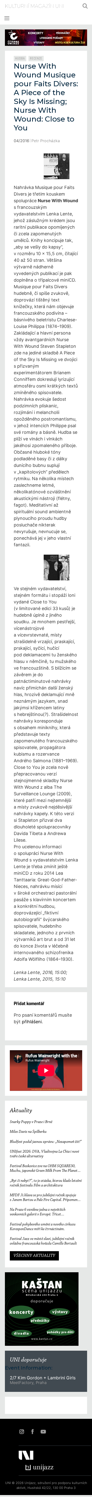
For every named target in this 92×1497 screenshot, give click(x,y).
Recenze (36, 58)
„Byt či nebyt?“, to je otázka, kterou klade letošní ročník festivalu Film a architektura (46, 1183)
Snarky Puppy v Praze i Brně (31, 1122)
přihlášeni (32, 1021)
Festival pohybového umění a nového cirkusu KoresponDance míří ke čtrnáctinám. (43, 1227)
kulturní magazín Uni (34, 6)
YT (43, 1432)
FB (32, 1432)
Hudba (20, 58)
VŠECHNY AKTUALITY (34, 1256)
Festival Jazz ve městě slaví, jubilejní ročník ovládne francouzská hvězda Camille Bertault (43, 1241)
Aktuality (21, 1111)
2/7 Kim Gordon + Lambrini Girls (43, 1377)
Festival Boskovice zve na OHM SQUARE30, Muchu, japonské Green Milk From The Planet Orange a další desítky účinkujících (44, 1168)
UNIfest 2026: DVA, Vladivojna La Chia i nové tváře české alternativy (44, 1154)
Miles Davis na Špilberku (28, 1132)
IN (22, 1432)
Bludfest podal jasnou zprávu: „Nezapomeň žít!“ (45, 1142)
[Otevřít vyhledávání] (85, 6)
